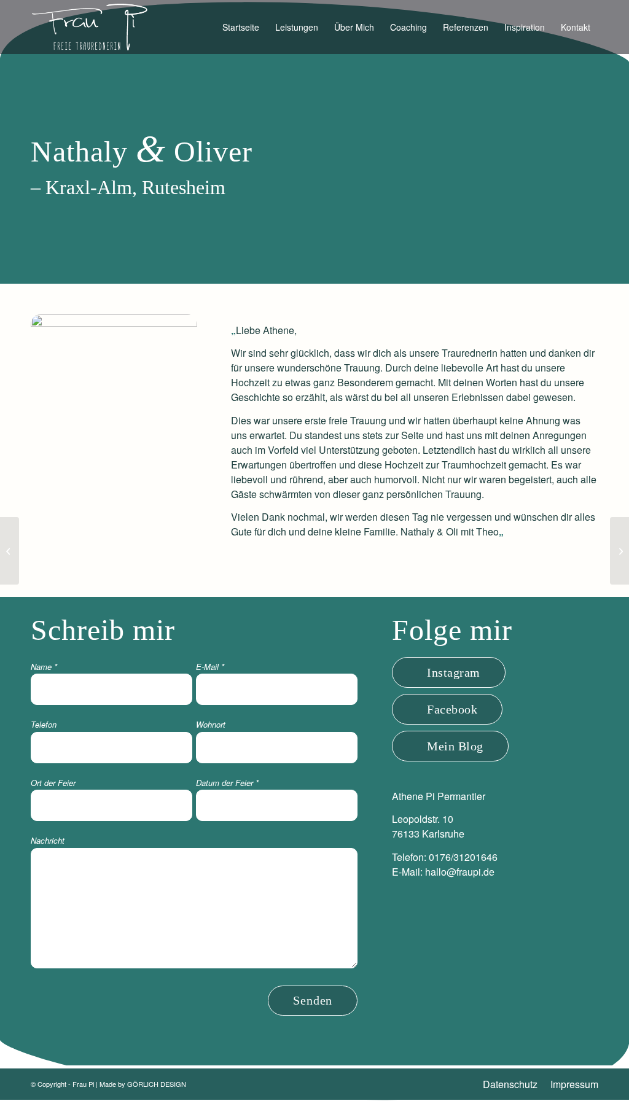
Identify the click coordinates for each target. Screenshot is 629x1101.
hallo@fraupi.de (459, 872)
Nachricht (47, 840)
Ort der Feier (53, 782)
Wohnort (210, 724)
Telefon (44, 724)
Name (44, 666)
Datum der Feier (227, 782)
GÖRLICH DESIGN (156, 1084)
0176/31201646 (463, 857)
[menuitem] (240, 27)
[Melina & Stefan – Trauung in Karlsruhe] (9, 551)
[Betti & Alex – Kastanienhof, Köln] (619, 551)
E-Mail (210, 666)
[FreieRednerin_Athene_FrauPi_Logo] (89, 27)
